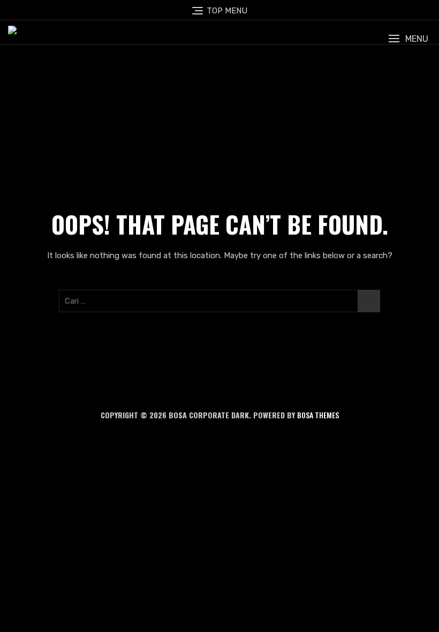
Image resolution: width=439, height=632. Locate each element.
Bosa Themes (318, 414)
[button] (408, 39)
